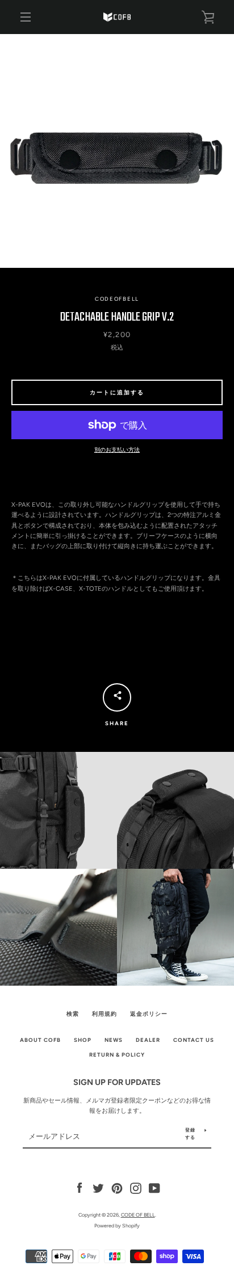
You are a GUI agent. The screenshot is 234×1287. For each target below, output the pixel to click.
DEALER (148, 1040)
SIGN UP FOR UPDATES (117, 1082)
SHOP (82, 1040)
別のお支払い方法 (117, 450)
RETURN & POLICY (117, 1055)
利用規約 (104, 1014)
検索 (72, 1014)
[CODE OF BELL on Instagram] (135, 1188)
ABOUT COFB (40, 1040)
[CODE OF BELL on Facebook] (79, 1188)
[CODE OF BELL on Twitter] (98, 1188)
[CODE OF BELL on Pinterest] (117, 1188)
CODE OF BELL (138, 1215)
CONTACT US (193, 1040)
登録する (190, 1133)
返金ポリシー (149, 1014)
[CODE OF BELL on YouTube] (154, 1188)
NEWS (114, 1040)
